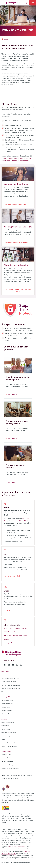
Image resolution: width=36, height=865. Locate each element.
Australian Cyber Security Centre (15, 635)
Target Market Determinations (10, 778)
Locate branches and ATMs (10, 678)
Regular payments (7, 761)
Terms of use (5, 775)
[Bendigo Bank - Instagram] (9, 664)
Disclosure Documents (17, 847)
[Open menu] (3, 2)
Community (5, 725)
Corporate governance (8, 732)
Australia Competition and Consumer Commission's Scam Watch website (16, 159)
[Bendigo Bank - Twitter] (13, 664)
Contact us (4, 675)
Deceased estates (7, 758)
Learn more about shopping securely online (18, 290)
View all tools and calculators (10, 688)
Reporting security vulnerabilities (15, 628)
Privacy (29, 775)
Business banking (7, 703)
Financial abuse (6, 754)
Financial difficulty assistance (10, 765)
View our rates (5, 692)
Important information (18, 775)
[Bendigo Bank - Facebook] (5, 664)
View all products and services (10, 685)
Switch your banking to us (9, 681)
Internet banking (6, 710)
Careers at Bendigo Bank (9, 746)
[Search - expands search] (26, 2)
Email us (7, 610)
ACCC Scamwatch (10, 632)
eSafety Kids (8, 643)
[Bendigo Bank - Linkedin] (17, 664)
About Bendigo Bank (7, 722)
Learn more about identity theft (15, 204)
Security (5, 39)
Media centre (5, 729)
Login (32, 3)
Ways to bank (5, 707)
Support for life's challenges (10, 768)
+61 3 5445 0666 (24, 521)
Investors (4, 739)
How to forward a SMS (12, 576)
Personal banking (7, 700)
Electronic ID (5, 714)
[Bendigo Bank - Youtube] (21, 664)
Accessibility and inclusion (9, 743)
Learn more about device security (16, 242)
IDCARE (6, 639)
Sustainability (5, 736)
